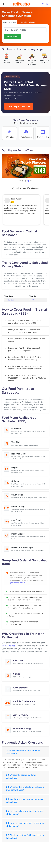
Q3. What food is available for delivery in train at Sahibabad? (25, 788)
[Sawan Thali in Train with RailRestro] (25, 166)
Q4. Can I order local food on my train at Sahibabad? (25, 800)
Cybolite (28, 847)
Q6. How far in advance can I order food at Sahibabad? (25, 824)
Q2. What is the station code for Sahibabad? (21, 776)
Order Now (12, 36)
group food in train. (17, 583)
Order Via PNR (9, 22)
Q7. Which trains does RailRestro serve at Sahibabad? (25, 836)
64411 (31, 300)
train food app (8, 645)
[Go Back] (3, 4)
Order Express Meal (17, 106)
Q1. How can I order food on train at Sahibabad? (23, 752)
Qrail (33, 847)
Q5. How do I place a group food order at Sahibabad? (24, 812)
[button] (20, 181)
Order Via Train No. (27, 22)
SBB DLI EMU (9, 300)
